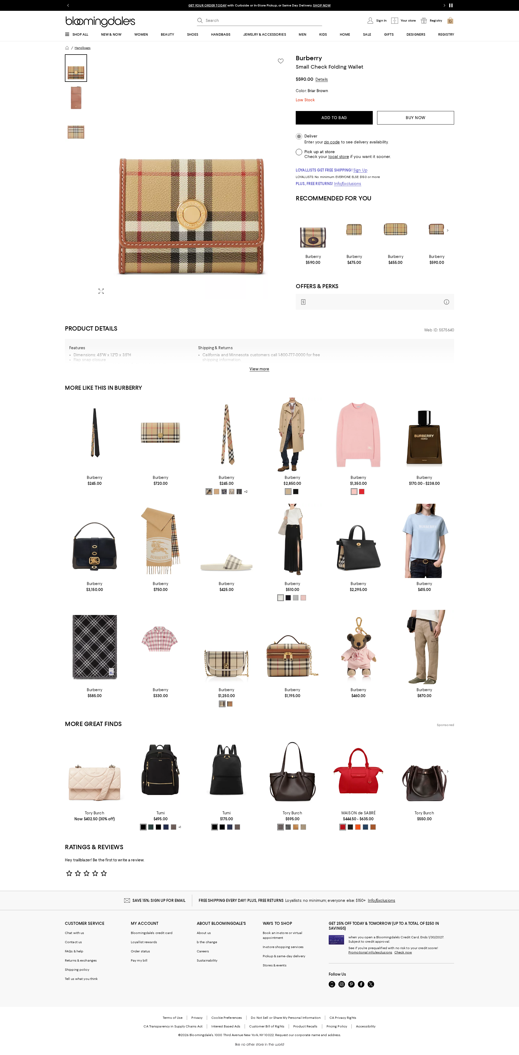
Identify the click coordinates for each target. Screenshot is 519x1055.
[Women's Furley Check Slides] (226, 541)
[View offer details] (375, 302)
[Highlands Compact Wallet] (313, 230)
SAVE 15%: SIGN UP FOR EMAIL (159, 900)
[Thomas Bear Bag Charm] (358, 647)
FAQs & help (74, 951)
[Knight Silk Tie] (94, 435)
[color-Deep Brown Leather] (280, 827)
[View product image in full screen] (101, 291)
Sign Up (360, 170)
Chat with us (74, 933)
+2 (246, 491)
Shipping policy (77, 970)
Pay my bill (139, 960)
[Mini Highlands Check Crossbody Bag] (226, 647)
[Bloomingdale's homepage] (67, 48)
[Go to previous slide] (68, 5)
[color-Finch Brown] (231, 491)
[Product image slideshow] (191, 176)
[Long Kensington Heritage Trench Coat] (292, 435)
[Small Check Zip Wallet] (354, 230)
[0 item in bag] (450, 20)
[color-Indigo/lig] (166, 827)
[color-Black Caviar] (350, 827)
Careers (203, 951)
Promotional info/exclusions (370, 952)
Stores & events (275, 965)
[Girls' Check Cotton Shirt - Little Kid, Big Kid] (160, 647)
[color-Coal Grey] (239, 491)
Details (321, 79)
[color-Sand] (229, 704)
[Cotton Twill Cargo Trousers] (424, 647)
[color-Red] (361, 491)
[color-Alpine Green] (151, 827)
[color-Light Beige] (222, 704)
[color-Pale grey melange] (295, 597)
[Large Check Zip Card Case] (395, 230)
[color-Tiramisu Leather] (295, 827)
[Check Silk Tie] (226, 435)
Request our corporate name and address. (308, 1035)
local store (338, 157)
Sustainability (207, 960)
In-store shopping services (283, 947)
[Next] (447, 230)
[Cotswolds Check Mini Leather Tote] (358, 541)
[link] (313, 259)
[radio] (208, 491)
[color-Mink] (173, 827)
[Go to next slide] (444, 5)
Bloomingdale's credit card (151, 933)
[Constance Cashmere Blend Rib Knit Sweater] (358, 435)
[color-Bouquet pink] (303, 597)
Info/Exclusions (347, 184)
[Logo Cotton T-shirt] (424, 541)
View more (259, 369)
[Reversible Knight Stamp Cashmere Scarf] (160, 541)
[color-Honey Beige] (288, 491)
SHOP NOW (322, 5)
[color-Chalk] (280, 597)
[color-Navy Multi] (224, 491)
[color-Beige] (209, 491)
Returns (286, 371)
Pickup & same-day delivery (284, 956)
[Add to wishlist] (280, 61)
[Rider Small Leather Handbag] (94, 541)
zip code (332, 142)
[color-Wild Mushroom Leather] (303, 827)
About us (204, 933)
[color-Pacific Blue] (365, 827)
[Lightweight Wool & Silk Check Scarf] (94, 647)
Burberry (309, 58)
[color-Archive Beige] (216, 491)
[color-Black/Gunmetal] (158, 827)
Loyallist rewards (144, 942)
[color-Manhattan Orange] (358, 827)
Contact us (73, 942)
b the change (207, 942)
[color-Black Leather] (288, 827)
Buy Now (415, 117)
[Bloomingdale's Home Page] (100, 21)
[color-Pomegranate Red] (342, 827)
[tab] (76, 68)
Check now (403, 952)
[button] (177, 176)
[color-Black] (295, 491)
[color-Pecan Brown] (373, 827)
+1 (179, 827)
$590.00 (304, 79)
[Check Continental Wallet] (160, 435)
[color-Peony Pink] (354, 491)
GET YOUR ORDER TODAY (207, 5)
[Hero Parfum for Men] (424, 435)
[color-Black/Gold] (143, 827)
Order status (140, 951)
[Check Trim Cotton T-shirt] (292, 541)
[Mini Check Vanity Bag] (292, 647)
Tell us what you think (81, 979)
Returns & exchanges (81, 960)
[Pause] (451, 5)
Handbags (83, 48)
